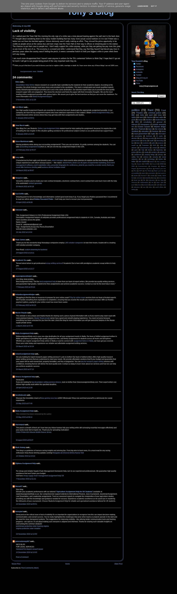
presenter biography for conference (64, 165)
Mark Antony (20, 447)
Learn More (142, 6)
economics (162, 178)
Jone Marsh (20, 125)
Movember (142, 168)
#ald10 (152, 161)
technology (151, 159)
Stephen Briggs (160, 127)
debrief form (67, 163)
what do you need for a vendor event (92, 165)
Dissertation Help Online (25, 85)
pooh (133, 185)
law (133, 143)
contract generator (35, 183)
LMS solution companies (74, 243)
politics (136, 110)
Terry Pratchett (139, 129)
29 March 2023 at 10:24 (25, 346)
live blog (160, 180)
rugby (153, 134)
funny (164, 131)
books (136, 175)
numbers (154, 152)
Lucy (17, 157)
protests (160, 143)
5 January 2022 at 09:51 (25, 118)
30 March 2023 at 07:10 (25, 369)
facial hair (137, 180)
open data (159, 182)
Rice (135, 171)
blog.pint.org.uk (142, 78)
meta (142, 115)
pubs (152, 185)
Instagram (140, 69)
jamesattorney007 (22, 541)
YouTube (139, 81)
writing (134, 189)
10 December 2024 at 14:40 (26, 552)
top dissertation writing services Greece (46, 382)
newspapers (145, 124)
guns (136, 150)
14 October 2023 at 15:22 (25, 456)
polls (153, 143)
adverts (134, 147)
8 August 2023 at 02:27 (24, 440)
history (150, 150)
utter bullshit (143, 161)
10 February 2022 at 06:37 (26, 150)
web (141, 117)
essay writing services (54, 263)
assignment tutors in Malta (83, 341)
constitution (147, 122)
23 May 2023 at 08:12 (24, 417)
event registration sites (42, 165)
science (146, 157)
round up (135, 145)
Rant (150, 110)
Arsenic (139, 164)
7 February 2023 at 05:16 (25, 287)
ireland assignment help (24, 354)
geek (133, 120)
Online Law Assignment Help (48, 128)
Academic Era (21, 260)
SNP (140, 171)
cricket (154, 147)
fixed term (160, 138)
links (140, 152)
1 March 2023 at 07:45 (24, 326)
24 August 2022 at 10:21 (25, 253)
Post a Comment (22, 557)
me (152, 182)
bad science (162, 173)
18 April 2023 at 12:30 (24, 388)
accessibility (135, 173)
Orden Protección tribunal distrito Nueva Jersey (33, 432)
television (137, 187)
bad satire (159, 117)
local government (26, 71)
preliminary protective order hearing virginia (32, 526)
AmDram (149, 136)
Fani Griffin (19, 194)
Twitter (138, 64)
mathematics (144, 182)
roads (164, 185)
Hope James (20, 240)
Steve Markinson (22, 141)
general (159, 122)
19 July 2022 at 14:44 (24, 232)
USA (161, 145)
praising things (150, 154)
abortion (134, 138)
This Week (148, 171)
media (146, 152)
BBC (133, 115)
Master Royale (21, 313)
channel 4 (144, 175)
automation (151, 173)
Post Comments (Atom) (30, 568)
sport (151, 115)
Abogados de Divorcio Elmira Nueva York (68, 453)
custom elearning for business (36, 250)
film (144, 180)
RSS (154, 145)
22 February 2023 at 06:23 (26, 305)
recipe (140, 120)
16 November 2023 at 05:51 (26, 504)
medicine (146, 143)
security (155, 157)
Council (154, 164)
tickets (160, 159)
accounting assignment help (30, 147)
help (142, 150)
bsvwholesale (20, 395)
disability (148, 178)
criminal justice (154, 113)
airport (144, 173)
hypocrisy (159, 150)
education (145, 131)
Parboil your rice (160, 168)
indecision (152, 180)
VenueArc (19, 178)
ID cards (159, 136)
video (150, 187)
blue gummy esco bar (49, 398)
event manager (57, 160)
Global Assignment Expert (42, 97)
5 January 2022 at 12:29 (25, 134)
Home (67, 564)
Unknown (19, 210)
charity (152, 175)
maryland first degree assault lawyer (29, 549)
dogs (154, 178)
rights (134, 117)
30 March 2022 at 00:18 (25, 186)
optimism (163, 152)
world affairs (159, 187)
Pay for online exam (77, 298)
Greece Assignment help (25, 377)
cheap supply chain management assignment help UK (43, 476)
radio (158, 185)
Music (150, 168)
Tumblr (138, 75)
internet (134, 124)
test (144, 187)
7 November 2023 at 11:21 (26, 479)
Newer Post (16, 564)
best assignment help (47, 281)
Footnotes (145, 145)
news (34, 71)
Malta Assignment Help (24, 333)
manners (134, 182)
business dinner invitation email (53, 167)
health (151, 140)
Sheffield (40, 71)
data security (149, 138)
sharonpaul (19, 425)
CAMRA (146, 164)
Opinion (150, 117)
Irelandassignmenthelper (25, 294)
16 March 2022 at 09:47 (25, 170)
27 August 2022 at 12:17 (25, 269)
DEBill (162, 164)
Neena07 (18, 486)
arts (141, 138)
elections (149, 120)
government (136, 140)
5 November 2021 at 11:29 (26, 100)
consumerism (144, 147)
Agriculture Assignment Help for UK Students (74, 492)
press (139, 185)
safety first (135, 157)
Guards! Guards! (143, 127)
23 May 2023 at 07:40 (24, 403)
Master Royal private (42, 318)
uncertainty (138, 136)
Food (163, 110)
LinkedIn (139, 72)
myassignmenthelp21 (23, 276)
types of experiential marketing (94, 163)
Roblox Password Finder (44, 199)
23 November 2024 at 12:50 (26, 534)
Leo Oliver (19, 107)
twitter (134, 161)
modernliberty (160, 120)
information (162, 134)
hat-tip (144, 140)
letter (138, 143)
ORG (137, 122)
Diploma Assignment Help (25, 463)
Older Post (118, 564)
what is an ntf (77, 163)
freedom (155, 131)
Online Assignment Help (101, 113)
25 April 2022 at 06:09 (24, 202)
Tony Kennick (137, 61)
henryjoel (19, 511)
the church (159, 129)
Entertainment (142, 166)
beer (150, 129)
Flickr (138, 83)
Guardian (154, 166)
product (145, 185)
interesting (159, 140)
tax (142, 159)
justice (134, 152)
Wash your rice (159, 171)
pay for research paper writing (92, 361)
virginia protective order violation (28, 528)
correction (139, 178)
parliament (137, 154)
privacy (160, 154)
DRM (133, 166)
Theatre (139, 113)
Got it (154, 6)
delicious (163, 147)
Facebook (140, 67)
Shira (17, 82)
